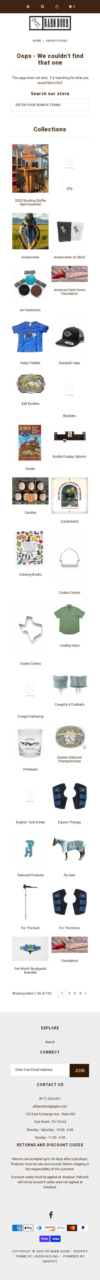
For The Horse (69, 928)
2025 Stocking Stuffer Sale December (30, 202)
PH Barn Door (57, 1251)
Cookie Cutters (69, 593)
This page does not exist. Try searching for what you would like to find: (50, 80)
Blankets (69, 416)
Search (50, 1042)
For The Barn (30, 928)
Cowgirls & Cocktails (70, 704)
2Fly (70, 189)
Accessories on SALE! (69, 257)
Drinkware (30, 769)
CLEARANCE (70, 522)
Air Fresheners (30, 310)
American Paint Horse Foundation (69, 292)
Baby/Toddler (30, 363)
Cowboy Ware (69, 645)
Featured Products (30, 875)
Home (37, 40)
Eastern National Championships (69, 759)
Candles (31, 513)
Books (30, 469)
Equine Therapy (69, 822)
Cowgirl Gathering (30, 716)
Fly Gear (69, 875)
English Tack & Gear (30, 822)
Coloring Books (30, 574)
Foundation (69, 961)
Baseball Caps (69, 363)
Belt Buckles (30, 404)
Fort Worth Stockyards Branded (30, 970)
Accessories (30, 257)
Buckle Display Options (69, 456)
